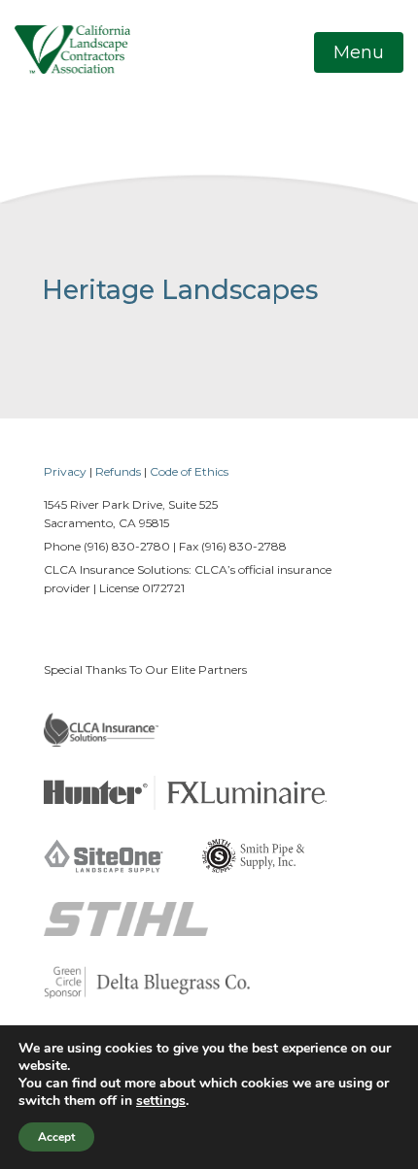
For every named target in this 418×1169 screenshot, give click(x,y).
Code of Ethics (189, 471)
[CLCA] (72, 48)
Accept (56, 1137)
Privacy (65, 471)
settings (161, 1101)
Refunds (118, 471)
